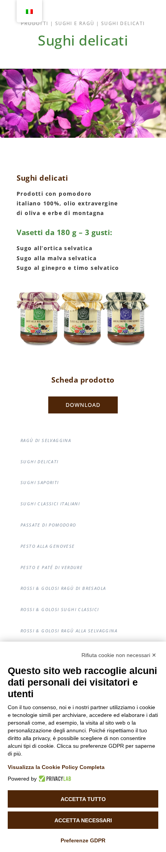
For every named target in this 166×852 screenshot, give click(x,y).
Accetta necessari (83, 820)
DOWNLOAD (83, 404)
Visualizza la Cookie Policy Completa (56, 767)
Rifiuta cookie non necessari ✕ (118, 655)
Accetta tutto (83, 799)
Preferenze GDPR (83, 840)
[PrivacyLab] (54, 779)
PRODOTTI (34, 23)
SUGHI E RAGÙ (75, 23)
